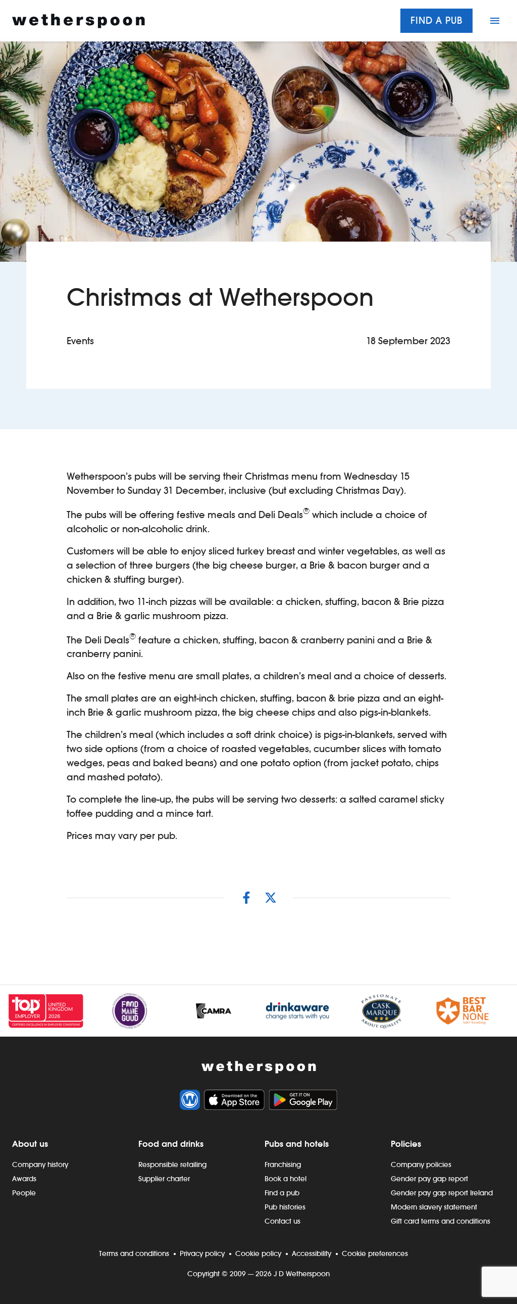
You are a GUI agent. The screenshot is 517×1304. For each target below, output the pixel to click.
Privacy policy (202, 1253)
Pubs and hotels (297, 1143)
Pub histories (285, 1207)
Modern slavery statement (434, 1207)
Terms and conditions (134, 1253)
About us (30, 1143)
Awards (24, 1178)
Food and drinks (170, 1143)
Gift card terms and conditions (440, 1221)
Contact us (282, 1221)
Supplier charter (164, 1178)
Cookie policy (258, 1253)
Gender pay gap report (429, 1178)
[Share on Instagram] (246, 898)
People (24, 1192)
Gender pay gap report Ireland (442, 1192)
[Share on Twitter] (271, 898)
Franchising (283, 1164)
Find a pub (436, 20)
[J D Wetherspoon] (78, 21)
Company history (40, 1164)
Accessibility (311, 1253)
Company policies (421, 1164)
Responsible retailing (172, 1164)
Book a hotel (285, 1178)
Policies (406, 1143)
